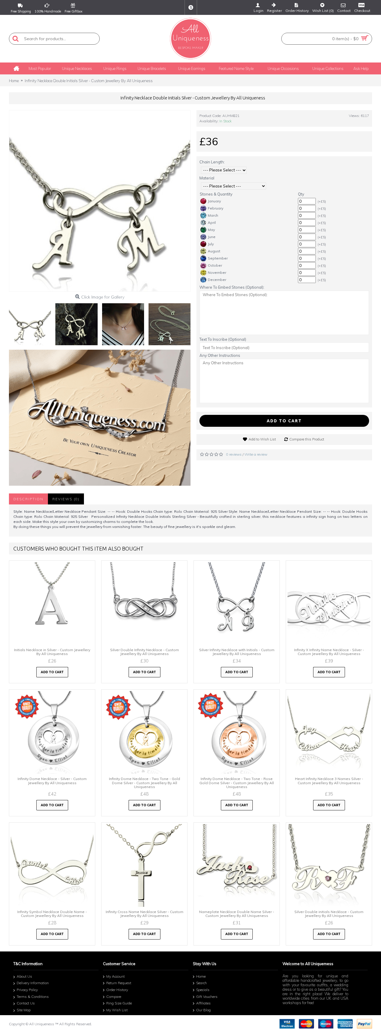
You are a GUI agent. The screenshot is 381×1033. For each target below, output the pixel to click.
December (217, 279)
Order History (117, 989)
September (218, 258)
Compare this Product (306, 439)
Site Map (24, 1010)
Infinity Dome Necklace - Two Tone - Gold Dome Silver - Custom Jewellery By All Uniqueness (144, 782)
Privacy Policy (27, 989)
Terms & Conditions (33, 996)
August (214, 251)
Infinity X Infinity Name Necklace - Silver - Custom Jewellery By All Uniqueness (329, 652)
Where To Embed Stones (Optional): (231, 287)
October (215, 265)
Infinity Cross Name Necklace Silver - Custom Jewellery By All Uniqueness (144, 913)
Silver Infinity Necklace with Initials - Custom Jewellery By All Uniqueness (236, 652)
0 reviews (234, 454)
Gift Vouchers (207, 996)
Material (206, 178)
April (212, 222)
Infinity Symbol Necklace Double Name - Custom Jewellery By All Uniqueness (52, 913)
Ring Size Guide (119, 1003)
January (214, 201)
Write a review (255, 454)
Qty (301, 194)
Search (201, 983)
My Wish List (117, 1010)
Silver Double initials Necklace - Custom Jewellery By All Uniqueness (328, 913)
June (212, 237)
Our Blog (203, 1010)
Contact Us (26, 1003)
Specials (203, 989)
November (217, 272)
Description (28, 499)
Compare (113, 996)
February (215, 208)
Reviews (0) (65, 499)
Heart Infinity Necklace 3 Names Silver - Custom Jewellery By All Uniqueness (329, 780)
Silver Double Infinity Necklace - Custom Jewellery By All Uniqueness (144, 652)
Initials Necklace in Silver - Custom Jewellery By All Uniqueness (52, 652)
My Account (115, 976)
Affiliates (203, 1003)
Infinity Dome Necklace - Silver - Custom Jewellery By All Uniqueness (52, 780)
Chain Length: (212, 162)
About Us (24, 976)
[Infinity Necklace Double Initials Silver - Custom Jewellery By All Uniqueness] (99, 201)
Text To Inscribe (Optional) (222, 339)
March (213, 215)
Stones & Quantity (216, 194)
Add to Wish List (262, 439)
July (211, 244)
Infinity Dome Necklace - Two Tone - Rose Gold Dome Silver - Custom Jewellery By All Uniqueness (236, 782)
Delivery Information (33, 983)
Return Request (118, 983)
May (211, 229)
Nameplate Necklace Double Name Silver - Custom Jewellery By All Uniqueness (236, 913)
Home (201, 976)
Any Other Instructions (219, 355)
